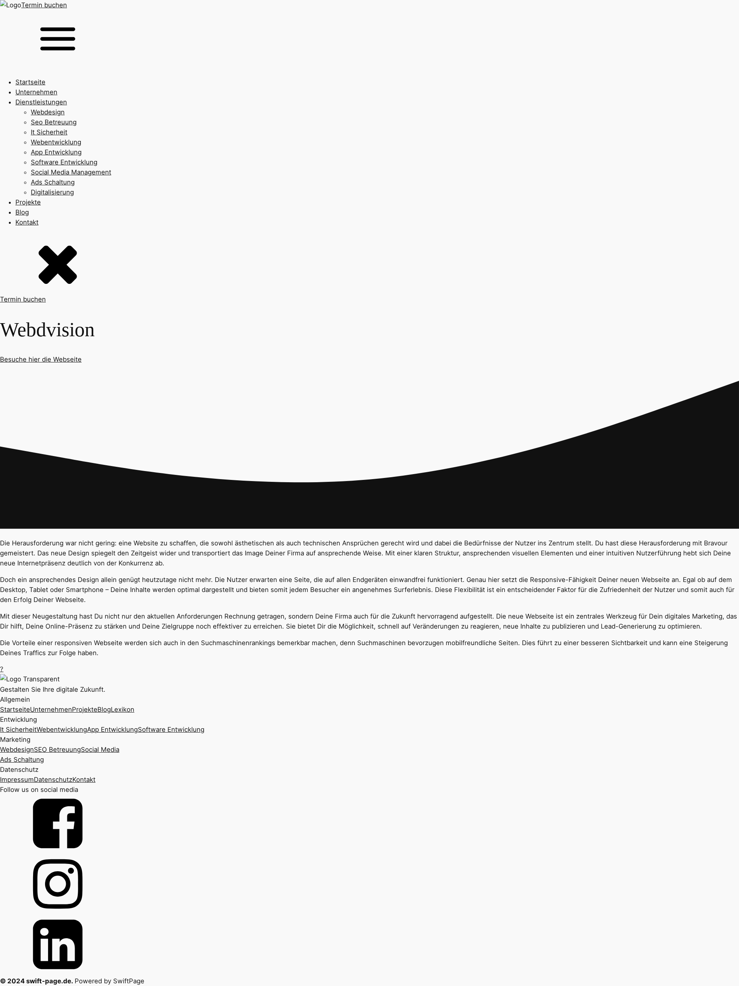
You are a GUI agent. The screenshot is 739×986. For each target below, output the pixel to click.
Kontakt (26, 222)
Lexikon (122, 709)
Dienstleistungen (41, 102)
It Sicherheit (49, 132)
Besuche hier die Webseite (41, 359)
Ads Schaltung (53, 182)
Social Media (100, 749)
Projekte (28, 202)
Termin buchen (44, 5)
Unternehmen (36, 92)
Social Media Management (71, 172)
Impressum (17, 779)
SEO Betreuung (57, 749)
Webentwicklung (56, 142)
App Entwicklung (56, 152)
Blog (22, 212)
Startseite (30, 82)
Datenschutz (53, 779)
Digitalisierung (52, 192)
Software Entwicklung (64, 162)
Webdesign (48, 112)
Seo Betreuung (54, 122)
